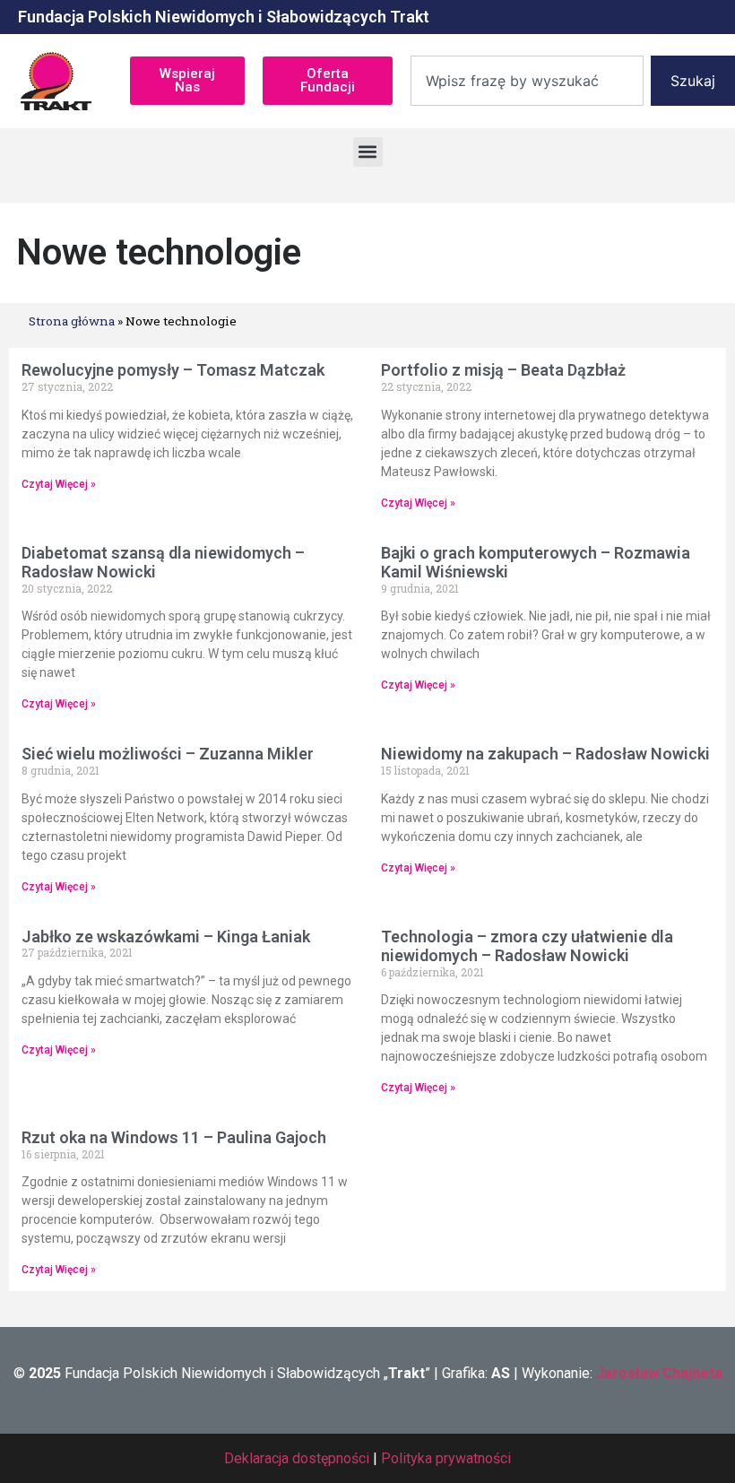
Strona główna (72, 321)
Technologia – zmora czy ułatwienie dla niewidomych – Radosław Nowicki (527, 946)
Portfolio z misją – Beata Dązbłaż (503, 369)
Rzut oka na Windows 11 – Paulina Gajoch (174, 1137)
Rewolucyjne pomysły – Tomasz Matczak (173, 369)
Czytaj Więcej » (59, 484)
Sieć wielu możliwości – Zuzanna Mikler (168, 753)
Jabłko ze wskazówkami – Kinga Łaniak (166, 936)
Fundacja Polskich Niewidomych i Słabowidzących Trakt (223, 16)
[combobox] (527, 81)
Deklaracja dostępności (296, 1458)
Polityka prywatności (446, 1458)
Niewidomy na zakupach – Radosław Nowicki (545, 753)
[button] (368, 152)
